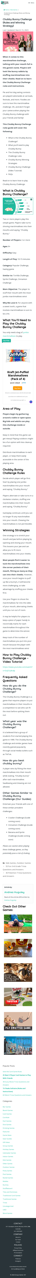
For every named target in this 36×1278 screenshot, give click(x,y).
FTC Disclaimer (18, 1253)
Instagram (18, 1261)
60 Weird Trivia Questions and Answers (17, 1095)
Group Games (8, 1146)
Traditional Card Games (11, 1195)
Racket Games (8, 1178)
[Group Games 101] (5, 2)
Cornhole (6, 1117)
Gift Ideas (6, 1142)
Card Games (7, 1114)
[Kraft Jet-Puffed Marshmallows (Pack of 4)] (18, 368)
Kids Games (13, 10)
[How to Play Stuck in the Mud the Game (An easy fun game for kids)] (18, 972)
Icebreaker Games (9, 1153)
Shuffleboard (7, 1188)
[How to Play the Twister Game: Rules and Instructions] (18, 997)
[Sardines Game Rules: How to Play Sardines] (18, 924)
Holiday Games (8, 1149)
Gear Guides (7, 1139)
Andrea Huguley (14, 892)
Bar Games (7, 1107)
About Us (18, 1237)
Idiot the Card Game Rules (12, 1072)
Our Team (18, 1239)
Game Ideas (7, 1135)
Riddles (5, 1181)
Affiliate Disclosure (18, 1250)
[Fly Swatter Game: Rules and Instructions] (18, 1021)
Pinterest (18, 1259)
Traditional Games (10, 1199)
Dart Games (7, 1121)
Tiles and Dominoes (10, 1192)
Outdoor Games (24, 863)
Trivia (5, 1203)
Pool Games (7, 1174)
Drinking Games (8, 1128)
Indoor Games (8, 1156)
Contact (18, 1242)
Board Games (8, 1110)
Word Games (7, 1213)
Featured (6, 1132)
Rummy (5, 1185)
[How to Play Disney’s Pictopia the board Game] (18, 1045)
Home (7, 10)
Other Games (7, 1164)
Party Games (7, 1171)
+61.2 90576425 (18, 1231)
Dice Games (7, 1124)
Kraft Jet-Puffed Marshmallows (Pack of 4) (18, 375)
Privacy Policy (18, 1248)
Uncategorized (8, 1206)
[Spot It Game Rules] (18, 948)
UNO (4, 1210)
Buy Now (17, 388)
